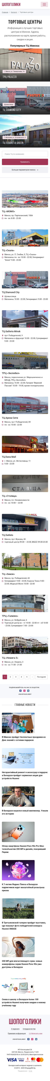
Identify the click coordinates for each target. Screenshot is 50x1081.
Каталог (14, 12)
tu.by (30, 1071)
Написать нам (36, 1033)
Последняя (41, 677)
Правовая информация (17, 1033)
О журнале (15, 1029)
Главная (5, 12)
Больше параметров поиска (24, 170)
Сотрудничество (29, 1029)
